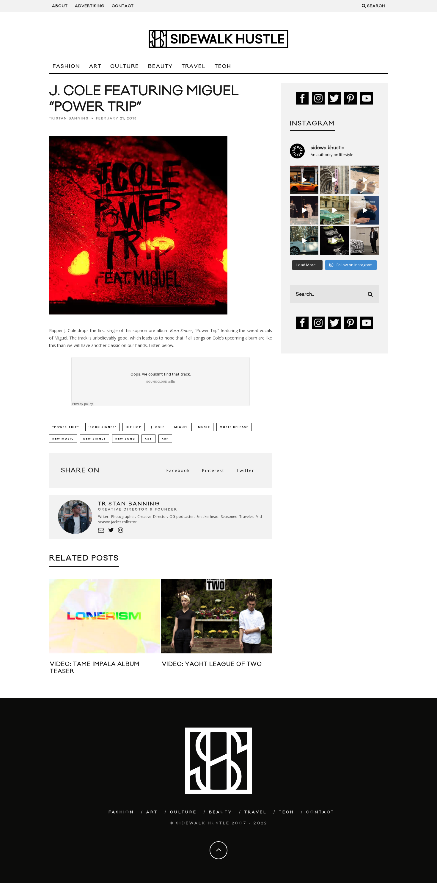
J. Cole (158, 427)
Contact (123, 6)
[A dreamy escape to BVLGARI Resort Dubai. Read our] (364, 180)
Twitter (245, 470)
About (60, 6)
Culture (124, 66)
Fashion (66, 66)
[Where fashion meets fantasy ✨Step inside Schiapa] (334, 180)
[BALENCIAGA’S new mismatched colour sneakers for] (334, 240)
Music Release (234, 427)
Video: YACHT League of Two (212, 664)
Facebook (178, 470)
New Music (63, 438)
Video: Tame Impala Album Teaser (94, 668)
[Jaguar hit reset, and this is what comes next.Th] (364, 240)
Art (95, 66)
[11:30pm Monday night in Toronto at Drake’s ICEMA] (304, 210)
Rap (165, 438)
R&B (148, 438)
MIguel (181, 427)
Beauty (160, 66)
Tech (223, 66)
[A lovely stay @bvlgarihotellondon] (304, 180)
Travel (194, 66)
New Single (94, 438)
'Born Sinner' (102, 427)
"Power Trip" (65, 427)
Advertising (90, 6)
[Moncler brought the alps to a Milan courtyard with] (334, 210)
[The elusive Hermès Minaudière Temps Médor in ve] (364, 210)
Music (204, 427)
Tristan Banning (69, 118)
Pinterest (213, 470)
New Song (125, 438)
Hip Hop (134, 427)
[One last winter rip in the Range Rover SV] (304, 240)
